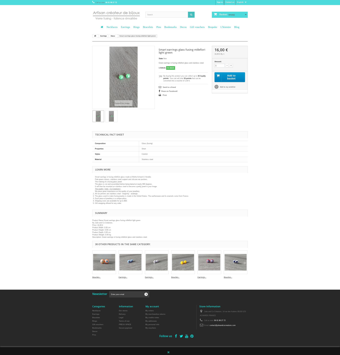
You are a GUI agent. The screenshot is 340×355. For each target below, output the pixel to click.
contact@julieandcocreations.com (223, 325)
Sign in (220, 2)
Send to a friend (169, 87)
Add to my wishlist (227, 87)
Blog (236, 27)
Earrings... (123, 277)
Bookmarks (170, 27)
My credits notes (152, 318)
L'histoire (225, 27)
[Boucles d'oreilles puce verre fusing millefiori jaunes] (183, 262)
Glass (113, 36)
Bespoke (212, 27)
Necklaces (112, 27)
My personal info (152, 325)
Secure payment (125, 328)
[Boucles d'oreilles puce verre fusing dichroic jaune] (104, 262)
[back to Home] (95, 36)
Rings (136, 27)
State (161, 59)
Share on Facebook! (169, 91)
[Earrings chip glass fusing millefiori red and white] (157, 262)
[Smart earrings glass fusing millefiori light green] (98, 116)
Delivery (122, 314)
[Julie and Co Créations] (116, 14)
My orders (149, 311)
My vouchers (150, 328)
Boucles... (96, 277)
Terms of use (124, 321)
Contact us (230, 2)
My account (152, 306)
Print (165, 95)
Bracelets (148, 27)
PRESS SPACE (125, 325)
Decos (183, 27)
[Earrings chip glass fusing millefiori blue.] (130, 262)
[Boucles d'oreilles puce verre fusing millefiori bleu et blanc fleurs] (235, 262)
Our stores (123, 311)
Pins (158, 27)
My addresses (151, 321)
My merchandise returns (155, 314)
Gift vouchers (197, 27)
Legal (121, 318)
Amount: (218, 62)
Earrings (125, 27)
